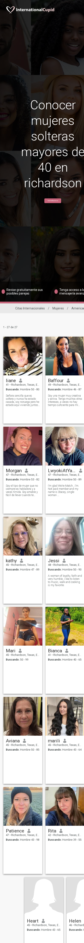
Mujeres (58, 308)
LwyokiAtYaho (62, 470)
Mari (10, 650)
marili (54, 740)
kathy (11, 560)
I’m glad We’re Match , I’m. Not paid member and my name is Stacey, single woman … (63, 490)
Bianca (55, 650)
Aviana (13, 740)
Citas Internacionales (30, 308)
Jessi (53, 560)
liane (11, 380)
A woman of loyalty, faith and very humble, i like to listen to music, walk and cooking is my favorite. (65, 580)
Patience (15, 831)
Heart (33, 921)
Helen (75, 921)
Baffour (56, 380)
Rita (52, 831)
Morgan (14, 470)
